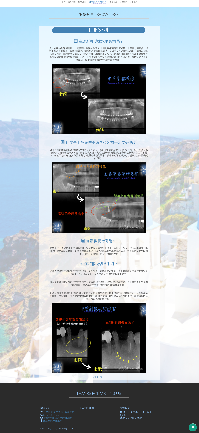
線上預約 (133, 2)
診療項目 (123, 2)
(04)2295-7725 (51, 414)
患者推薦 (113, 2)
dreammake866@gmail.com (57, 417)
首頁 (64, 2)
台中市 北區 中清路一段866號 (58, 411)
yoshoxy (53, 429)
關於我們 (72, 2)
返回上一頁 (98, 377)
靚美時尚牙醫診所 (52, 420)
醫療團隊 (82, 2)
